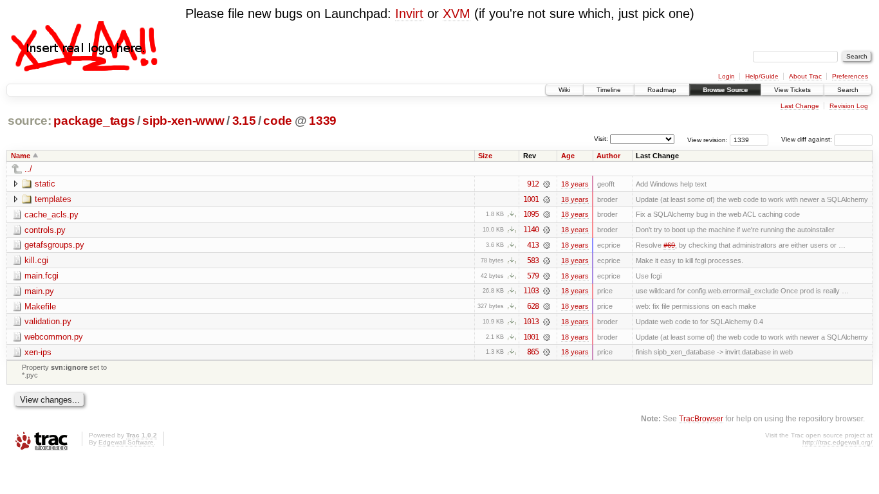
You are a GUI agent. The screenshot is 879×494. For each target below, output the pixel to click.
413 (533, 245)
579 (533, 275)
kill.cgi (36, 260)
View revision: (707, 139)
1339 (323, 120)
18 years (575, 184)
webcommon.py (53, 337)
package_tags (93, 120)
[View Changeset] (546, 183)
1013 (531, 321)
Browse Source (725, 89)
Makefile (40, 306)
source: (29, 120)
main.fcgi (41, 275)
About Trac (805, 76)
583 (533, 260)
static (45, 183)
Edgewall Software (126, 442)
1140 (531, 229)
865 (533, 351)
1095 (531, 214)
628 (533, 306)
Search (847, 89)
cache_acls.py (51, 214)
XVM (456, 13)
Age (568, 156)
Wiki (564, 89)
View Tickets (792, 89)
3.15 (244, 120)
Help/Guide (762, 76)
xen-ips (37, 352)
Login (726, 76)
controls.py (45, 230)
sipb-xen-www (183, 120)
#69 (669, 245)
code (277, 120)
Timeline (609, 89)
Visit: (601, 138)
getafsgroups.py (54, 245)
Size (485, 156)
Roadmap (661, 89)
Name (20, 156)
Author (608, 156)
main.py (39, 291)
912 (533, 183)
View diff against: (807, 139)
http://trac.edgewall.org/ (837, 442)
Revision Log (848, 105)
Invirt (409, 13)
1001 (531, 199)
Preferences (850, 76)
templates (53, 199)
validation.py (47, 321)
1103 (531, 290)
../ (28, 169)
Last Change (800, 105)
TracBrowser (701, 418)
